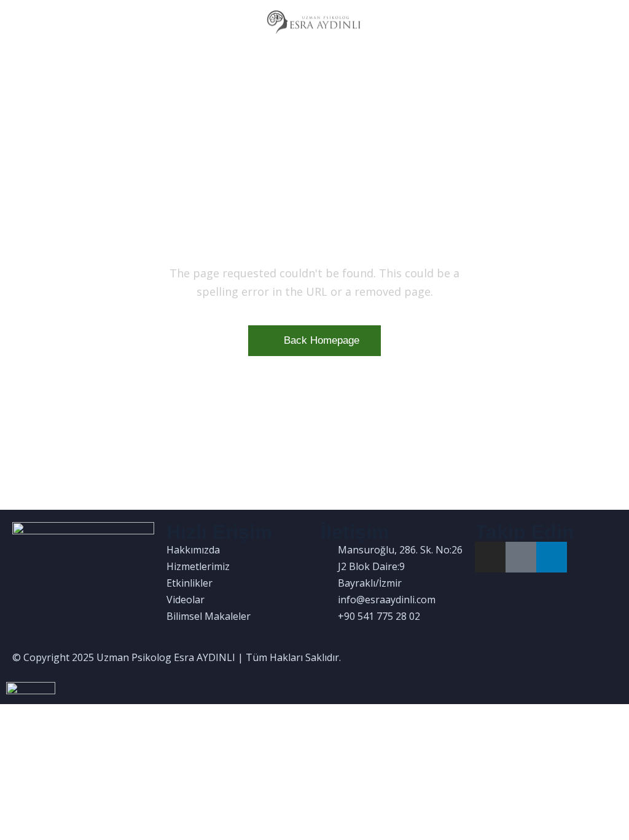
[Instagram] (490, 557)
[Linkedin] (551, 557)
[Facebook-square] (521, 557)
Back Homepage (321, 340)
